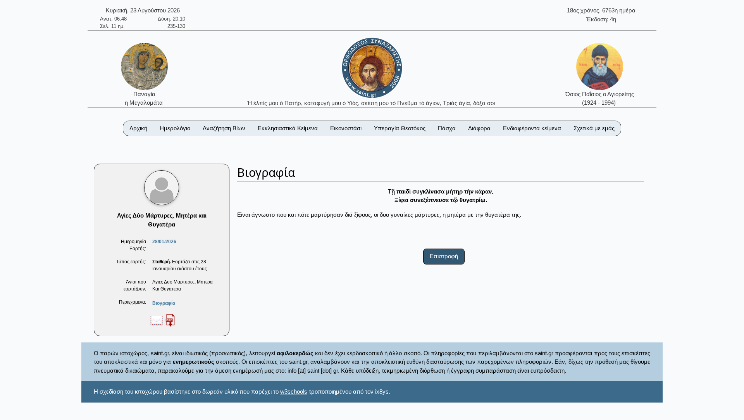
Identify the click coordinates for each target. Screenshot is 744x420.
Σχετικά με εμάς (594, 128)
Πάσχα (447, 128)
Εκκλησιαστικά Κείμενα (288, 128)
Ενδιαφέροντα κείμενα (532, 128)
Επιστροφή (444, 256)
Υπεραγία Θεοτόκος (399, 128)
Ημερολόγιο (175, 128)
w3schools (293, 391)
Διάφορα (479, 128)
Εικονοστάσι (346, 128)
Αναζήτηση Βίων (224, 128)
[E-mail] (156, 320)
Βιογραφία (163, 303)
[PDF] (170, 320)
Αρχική (138, 128)
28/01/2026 (164, 241)
